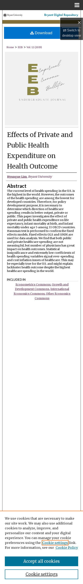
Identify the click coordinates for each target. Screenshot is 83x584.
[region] (41, 547)
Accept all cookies (41, 561)
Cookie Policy (67, 548)
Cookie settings (55, 543)
